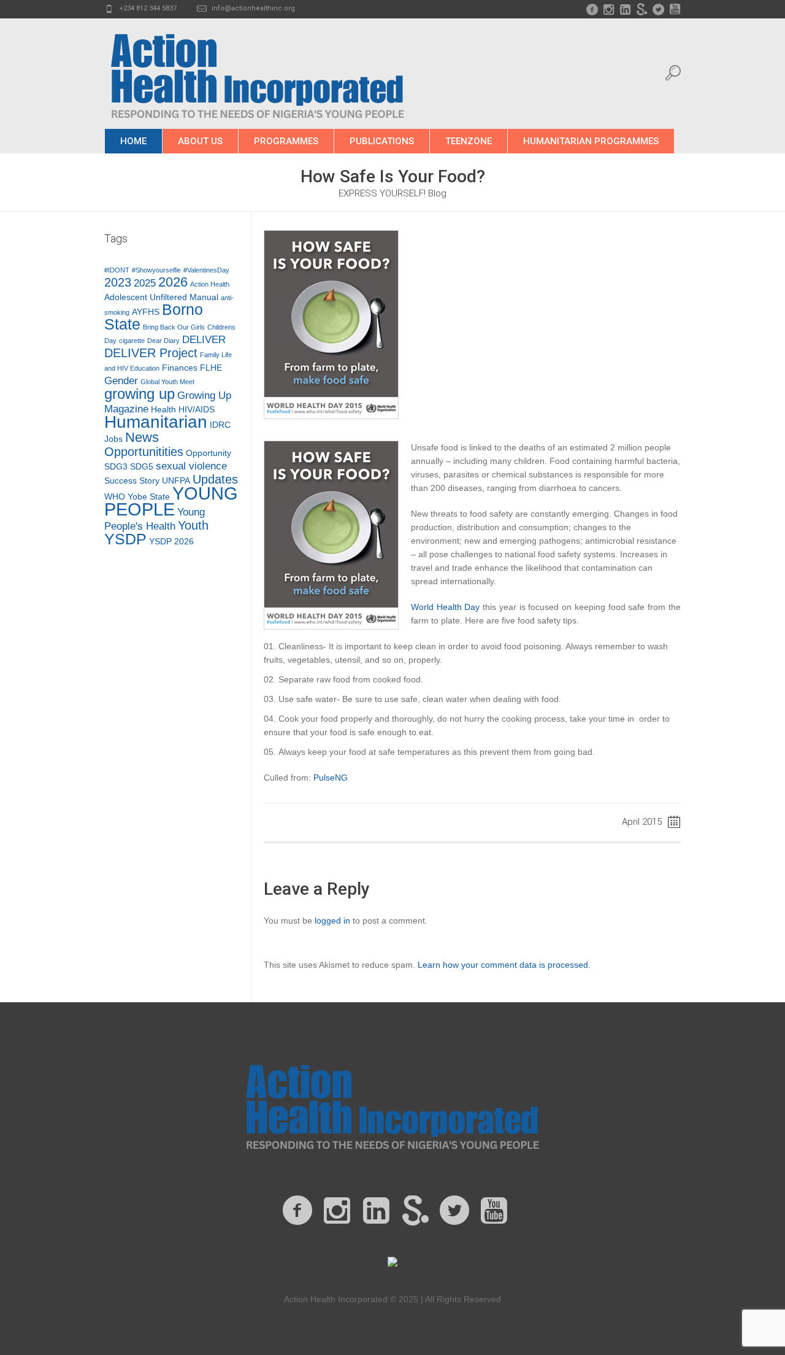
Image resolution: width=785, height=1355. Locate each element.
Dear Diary (163, 340)
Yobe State (149, 496)
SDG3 (116, 466)
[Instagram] (608, 9)
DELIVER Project (150, 353)
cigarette (132, 340)
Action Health (209, 284)
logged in (332, 920)
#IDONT (116, 270)
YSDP (125, 539)
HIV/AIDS (196, 409)
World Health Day (445, 607)
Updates (215, 479)
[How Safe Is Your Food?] (331, 324)
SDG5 (141, 466)
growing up (139, 394)
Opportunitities (143, 451)
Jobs (113, 439)
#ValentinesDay (206, 270)
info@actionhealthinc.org (253, 8)
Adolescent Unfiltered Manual (161, 297)
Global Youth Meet (167, 381)
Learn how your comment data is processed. (504, 965)
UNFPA (176, 480)
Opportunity (208, 453)
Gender (121, 381)
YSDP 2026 (171, 541)
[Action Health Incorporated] (392, 1105)
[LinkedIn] (625, 9)
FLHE (211, 368)
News (142, 437)
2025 (145, 283)
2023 (117, 282)
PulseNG (330, 777)
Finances (179, 368)
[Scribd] (641, 9)
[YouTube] (674, 9)
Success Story (131, 480)
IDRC (220, 425)
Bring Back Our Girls (174, 327)
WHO (114, 496)
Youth (193, 525)
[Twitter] (658, 9)
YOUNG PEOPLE (171, 501)
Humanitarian (155, 421)
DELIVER (204, 340)
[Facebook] (592, 9)
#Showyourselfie (156, 270)
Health (163, 409)
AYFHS (145, 312)
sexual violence (191, 466)
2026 (173, 282)
